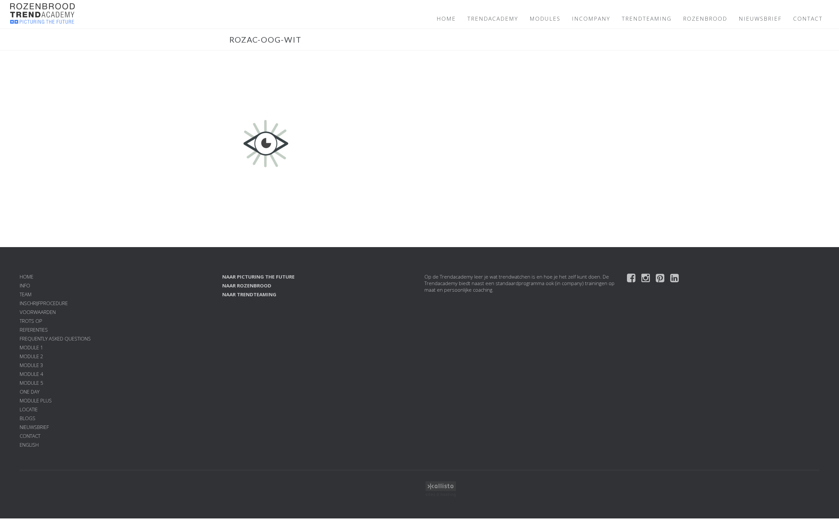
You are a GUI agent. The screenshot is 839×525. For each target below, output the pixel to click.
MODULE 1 (31, 347)
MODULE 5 (31, 382)
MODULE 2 (31, 356)
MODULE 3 (31, 365)
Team (25, 294)
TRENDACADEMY (492, 18)
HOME (446, 18)
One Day (29, 391)
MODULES (545, 18)
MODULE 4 (31, 374)
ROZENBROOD (705, 18)
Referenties (34, 329)
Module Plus (36, 400)
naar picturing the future (258, 276)
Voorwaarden (38, 312)
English (29, 444)
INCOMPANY (591, 18)
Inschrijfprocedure (44, 303)
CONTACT (808, 18)
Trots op (31, 321)
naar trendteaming (249, 294)
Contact (30, 436)
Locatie (29, 409)
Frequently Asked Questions (55, 338)
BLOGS (27, 418)
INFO (25, 285)
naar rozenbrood (246, 285)
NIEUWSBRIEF (760, 18)
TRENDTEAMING (647, 18)
